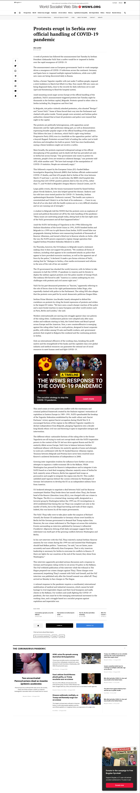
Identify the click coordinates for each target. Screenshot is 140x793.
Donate (100, 17)
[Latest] (19, 13)
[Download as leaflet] (15, 85)
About (120, 3)
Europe (62, 636)
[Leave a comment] (15, 91)
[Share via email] (15, 80)
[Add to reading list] (15, 96)
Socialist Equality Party (61, 17)
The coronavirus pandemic (41, 636)
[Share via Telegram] (15, 75)
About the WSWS (82, 17)
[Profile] (125, 3)
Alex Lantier (37, 48)
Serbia (54, 636)
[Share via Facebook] (15, 60)
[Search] (125, 13)
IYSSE (73, 17)
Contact (114, 3)
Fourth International (44, 17)
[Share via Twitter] (15, 65)
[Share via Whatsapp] (15, 70)
